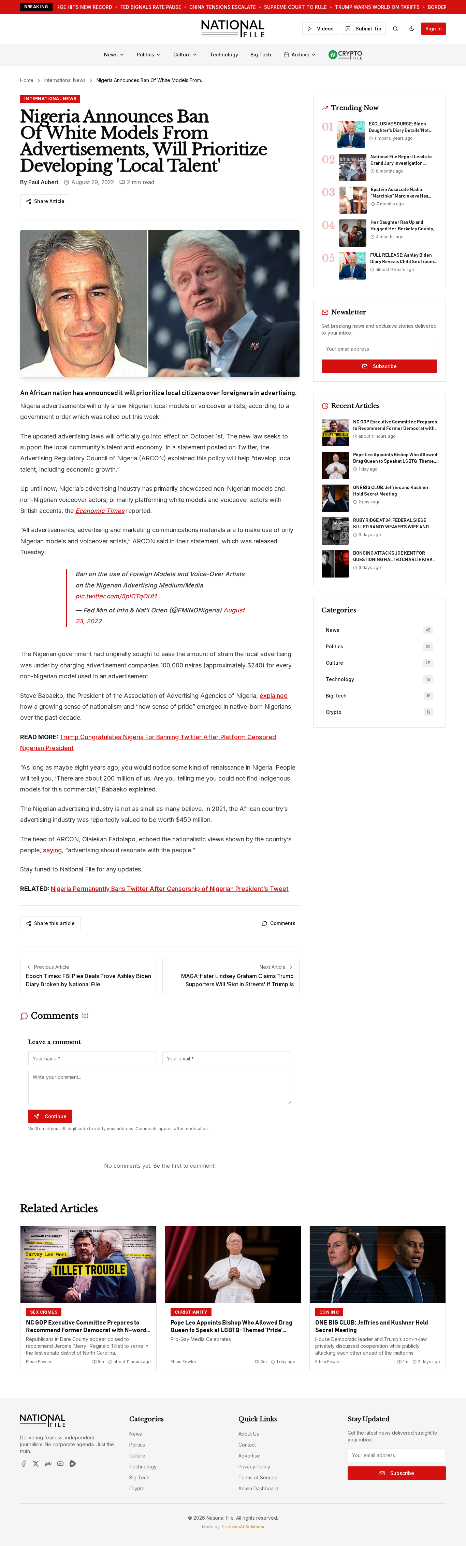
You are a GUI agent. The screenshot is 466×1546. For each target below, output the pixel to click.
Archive (300, 54)
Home (26, 80)
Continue (56, 1116)
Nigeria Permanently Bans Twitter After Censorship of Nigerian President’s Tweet (170, 888)
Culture (182, 54)
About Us (248, 1434)
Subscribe (385, 366)
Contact (247, 1445)
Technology (224, 54)
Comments (282, 923)
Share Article (49, 201)
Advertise (249, 1456)
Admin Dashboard (258, 1488)
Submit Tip (368, 28)
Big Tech (260, 54)
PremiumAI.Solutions (243, 1526)
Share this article (54, 923)
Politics (145, 54)
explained (274, 695)
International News (65, 80)
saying (52, 850)
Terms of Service (257, 1477)
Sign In (433, 28)
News (111, 54)
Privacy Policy (254, 1466)
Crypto (137, 1488)
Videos (325, 28)
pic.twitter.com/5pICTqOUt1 (115, 596)
